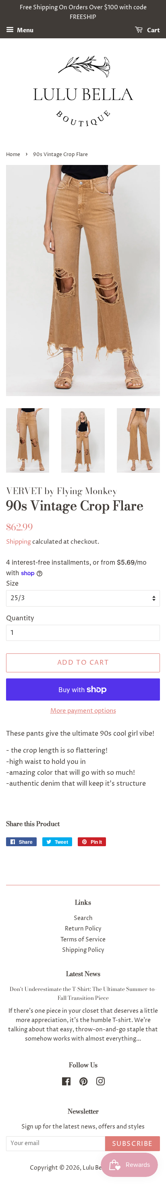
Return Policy (83, 929)
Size (12, 583)
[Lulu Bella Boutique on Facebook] (66, 1083)
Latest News (83, 973)
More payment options (83, 711)
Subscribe (132, 1143)
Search (83, 918)
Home (13, 154)
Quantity (20, 618)
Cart (153, 30)
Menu (24, 30)
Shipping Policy (83, 950)
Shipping (18, 542)
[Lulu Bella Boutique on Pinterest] (83, 1083)
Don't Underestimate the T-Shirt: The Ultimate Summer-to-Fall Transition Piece (83, 993)
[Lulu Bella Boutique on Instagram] (100, 1083)
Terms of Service (83, 939)
